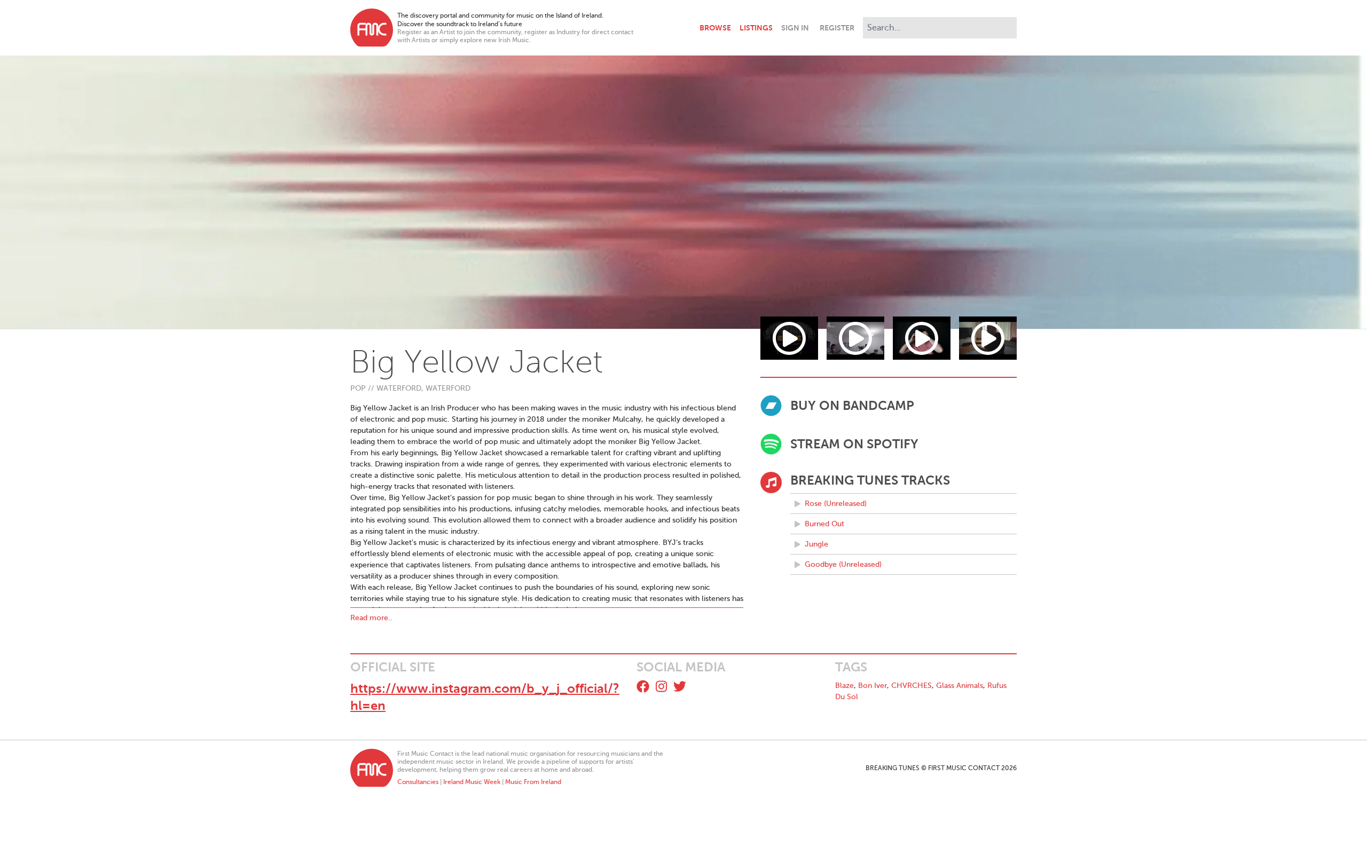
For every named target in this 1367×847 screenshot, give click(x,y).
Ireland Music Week (471, 782)
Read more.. (371, 618)
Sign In (795, 27)
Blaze (844, 686)
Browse (715, 27)
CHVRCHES (911, 686)
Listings (756, 27)
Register (837, 27)
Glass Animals (959, 686)
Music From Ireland (533, 782)
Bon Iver (872, 686)
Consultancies (417, 782)
